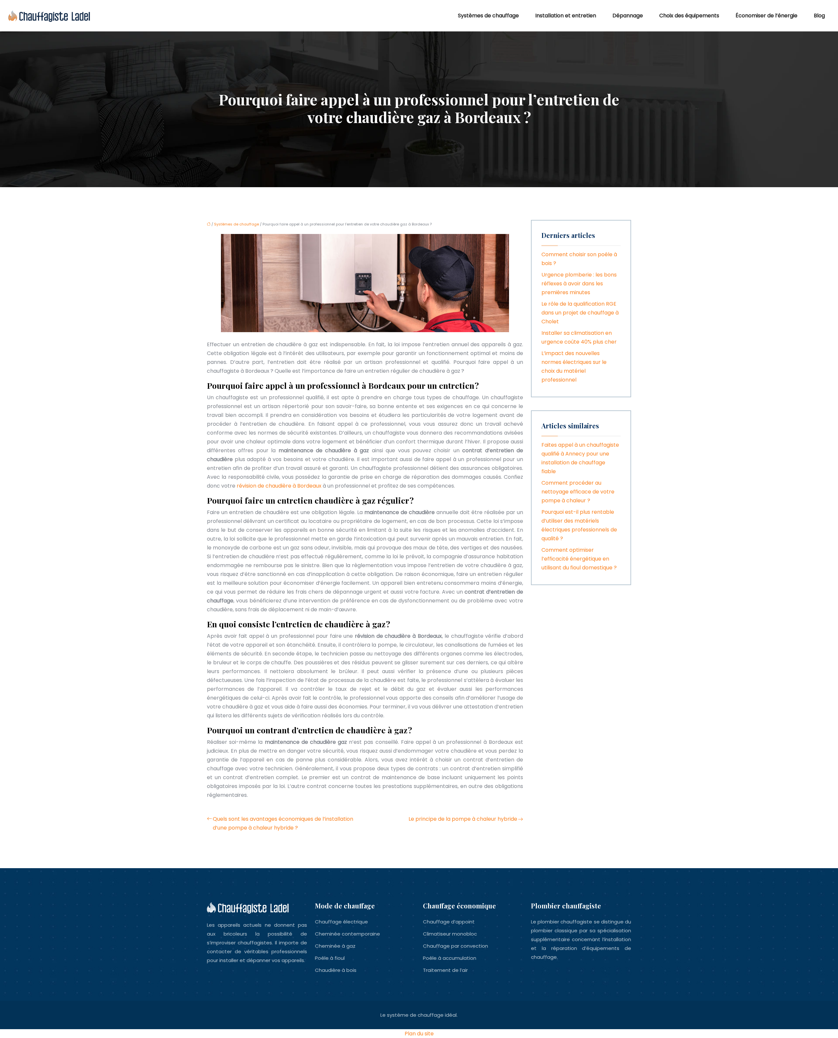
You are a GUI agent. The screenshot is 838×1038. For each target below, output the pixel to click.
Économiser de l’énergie (766, 15)
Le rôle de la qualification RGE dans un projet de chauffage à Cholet (580, 312)
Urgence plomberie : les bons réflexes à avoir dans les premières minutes (579, 283)
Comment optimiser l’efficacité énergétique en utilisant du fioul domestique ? (579, 558)
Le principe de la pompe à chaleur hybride (463, 819)
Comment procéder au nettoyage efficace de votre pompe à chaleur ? (577, 491)
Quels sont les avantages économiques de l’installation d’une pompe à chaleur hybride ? (283, 823)
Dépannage (627, 15)
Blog (819, 15)
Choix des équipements (689, 15)
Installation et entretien (565, 15)
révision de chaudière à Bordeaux (279, 486)
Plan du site (419, 1033)
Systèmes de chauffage (488, 15)
